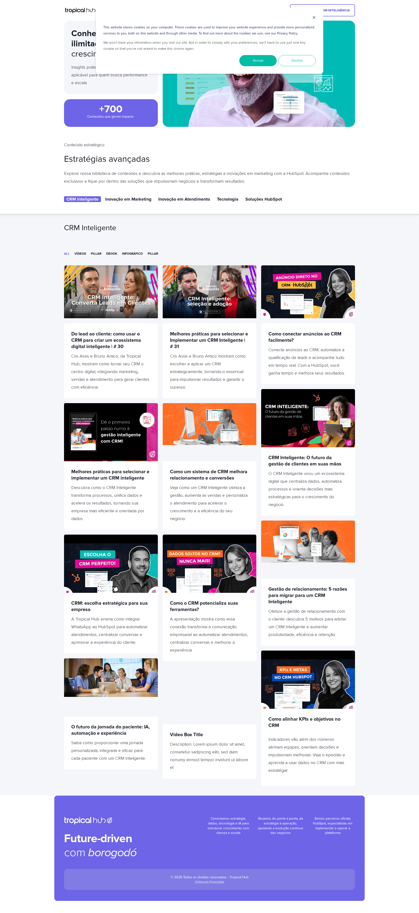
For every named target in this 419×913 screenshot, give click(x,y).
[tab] (82, 199)
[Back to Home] (82, 10)
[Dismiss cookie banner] (314, 18)
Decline (297, 60)
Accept (258, 60)
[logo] (88, 820)
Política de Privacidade (209, 882)
